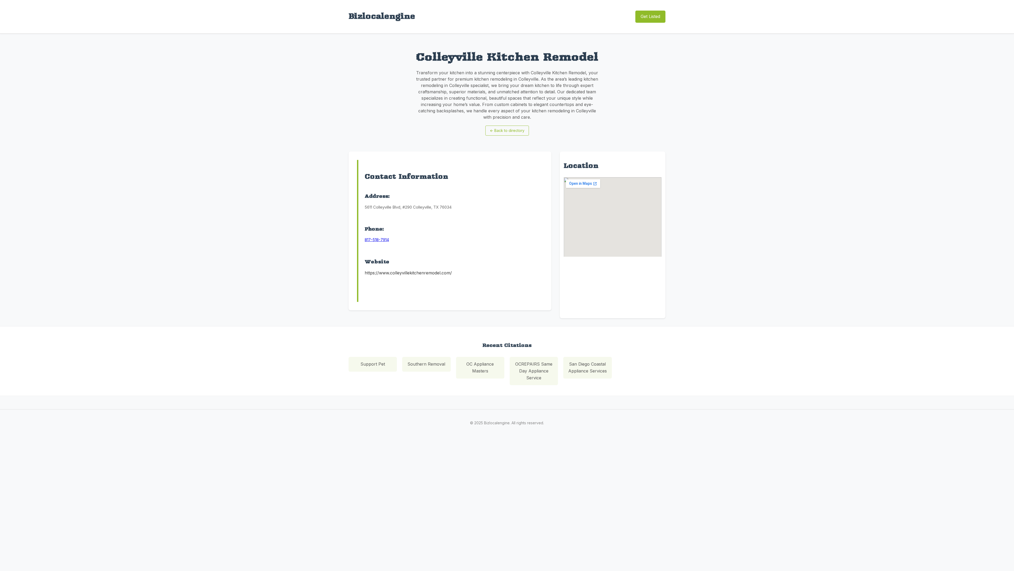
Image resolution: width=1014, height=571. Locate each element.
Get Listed (650, 16)
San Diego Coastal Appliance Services (587, 367)
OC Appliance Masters (480, 367)
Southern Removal (426, 364)
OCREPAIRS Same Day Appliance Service (533, 370)
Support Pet (372, 364)
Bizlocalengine (382, 16)
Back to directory (507, 130)
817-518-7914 (377, 239)
